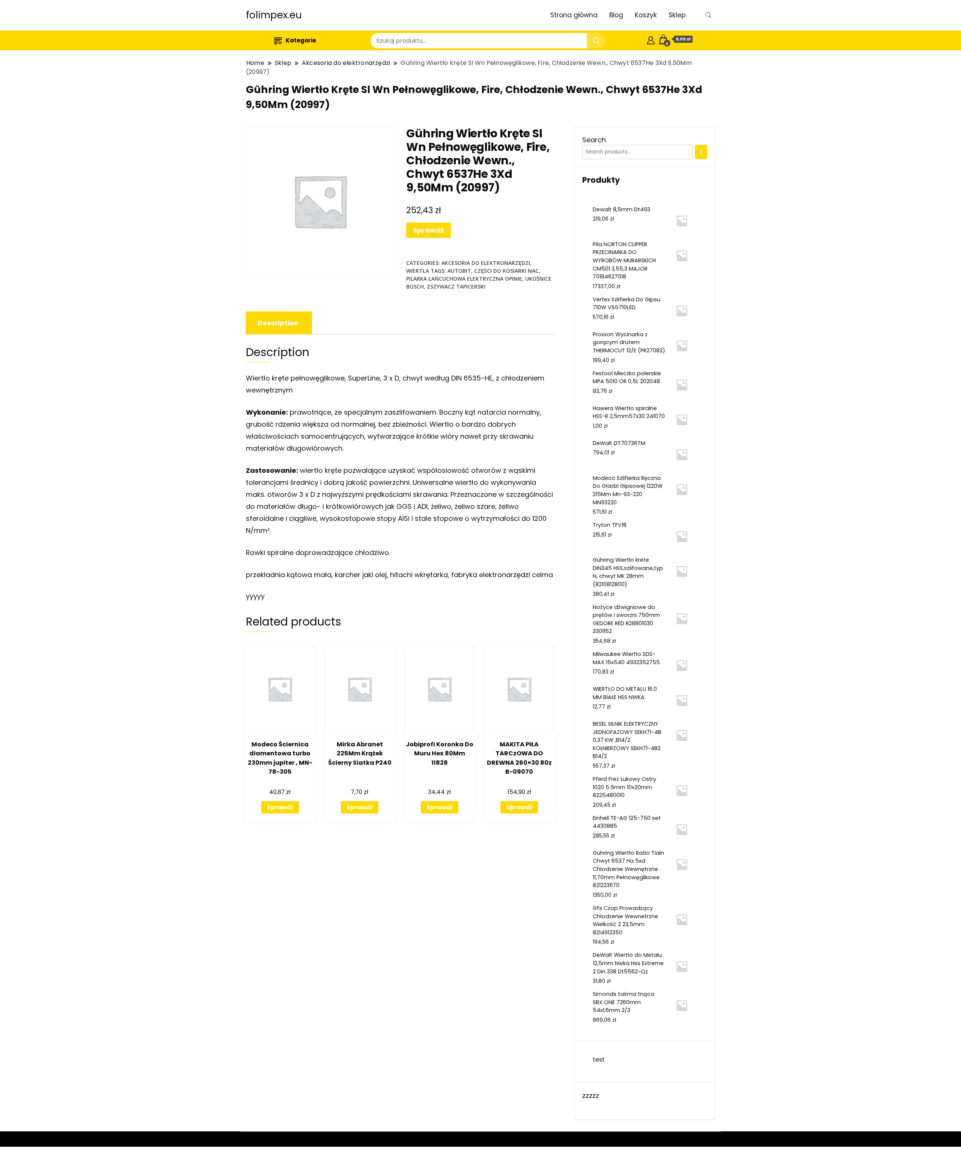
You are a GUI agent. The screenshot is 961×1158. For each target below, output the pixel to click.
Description (278, 323)
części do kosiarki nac (506, 270)
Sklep (677, 15)
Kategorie (301, 40)
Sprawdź (428, 230)
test (599, 1059)
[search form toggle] (708, 15)
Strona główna (574, 15)
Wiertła (417, 270)
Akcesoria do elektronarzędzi (485, 262)
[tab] (278, 322)
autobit (459, 270)
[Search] (701, 152)
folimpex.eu (274, 15)
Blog (616, 15)
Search (594, 139)
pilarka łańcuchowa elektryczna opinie (464, 278)
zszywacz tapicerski (456, 286)
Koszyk (646, 15)
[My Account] (651, 39)
